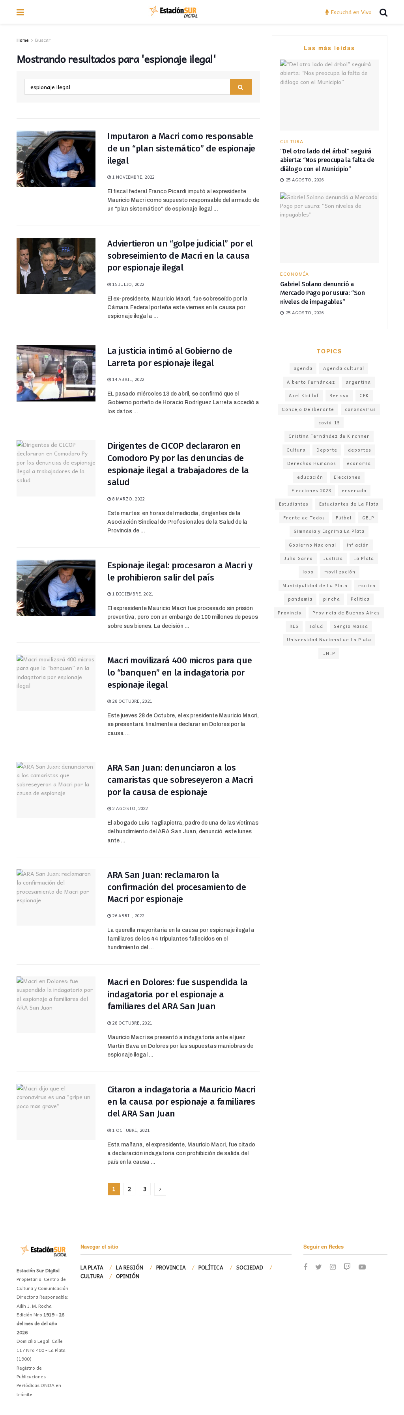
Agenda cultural (343, 368)
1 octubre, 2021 (130, 1130)
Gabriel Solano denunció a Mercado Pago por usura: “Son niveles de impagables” (322, 293)
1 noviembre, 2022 (132, 177)
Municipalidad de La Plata (315, 585)
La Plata (364, 558)
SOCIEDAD (249, 1267)
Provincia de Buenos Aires (346, 612)
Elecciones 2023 (311, 490)
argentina (358, 382)
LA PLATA (91, 1267)
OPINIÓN (127, 1276)
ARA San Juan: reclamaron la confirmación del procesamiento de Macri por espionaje (176, 887)
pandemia (300, 598)
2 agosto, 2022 (129, 808)
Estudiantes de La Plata (349, 503)
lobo (308, 571)
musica (367, 585)
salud (316, 626)
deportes (359, 449)
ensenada (354, 490)
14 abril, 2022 (127, 379)
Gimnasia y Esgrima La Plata (329, 531)
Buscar (43, 40)
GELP (368, 517)
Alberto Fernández (311, 382)
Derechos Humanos (311, 463)
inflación (358, 544)
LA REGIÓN (129, 1267)
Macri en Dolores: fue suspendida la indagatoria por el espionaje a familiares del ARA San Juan (177, 994)
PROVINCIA (171, 1267)
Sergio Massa (351, 626)
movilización (339, 571)
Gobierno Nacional (312, 544)
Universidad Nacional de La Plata (329, 639)
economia (359, 463)
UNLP (328, 653)
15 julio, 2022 (127, 284)
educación (310, 477)
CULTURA (291, 141)
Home (23, 40)
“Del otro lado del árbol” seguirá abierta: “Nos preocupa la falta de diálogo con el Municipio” (327, 160)
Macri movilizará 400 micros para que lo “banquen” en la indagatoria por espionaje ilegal (179, 672)
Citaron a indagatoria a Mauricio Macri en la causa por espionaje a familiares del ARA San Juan (181, 1101)
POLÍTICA (210, 1267)
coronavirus (360, 409)
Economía (294, 273)
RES (294, 626)
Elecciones (347, 477)
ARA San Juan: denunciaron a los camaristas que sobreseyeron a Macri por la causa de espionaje (180, 779)
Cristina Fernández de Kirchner (329, 436)
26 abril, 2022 (127, 915)
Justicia (333, 558)
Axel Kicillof (304, 395)
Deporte (326, 449)
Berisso (339, 395)
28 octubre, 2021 (131, 701)
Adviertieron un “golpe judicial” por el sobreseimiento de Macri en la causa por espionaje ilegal (180, 255)
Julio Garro (298, 558)
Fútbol (344, 517)
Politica (360, 598)
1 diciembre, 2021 (132, 593)
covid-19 (329, 422)
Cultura (296, 449)
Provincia (290, 612)
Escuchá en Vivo (350, 11)
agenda (303, 368)
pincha (331, 598)
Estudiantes (294, 503)
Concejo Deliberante (308, 409)
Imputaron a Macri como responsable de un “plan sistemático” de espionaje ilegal (181, 148)
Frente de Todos (304, 517)
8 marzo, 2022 (127, 498)
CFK (364, 395)
